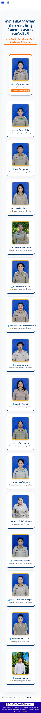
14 (30, 697)
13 (28, 697)
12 (25, 697)
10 (21, 697)
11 (23, 697)
